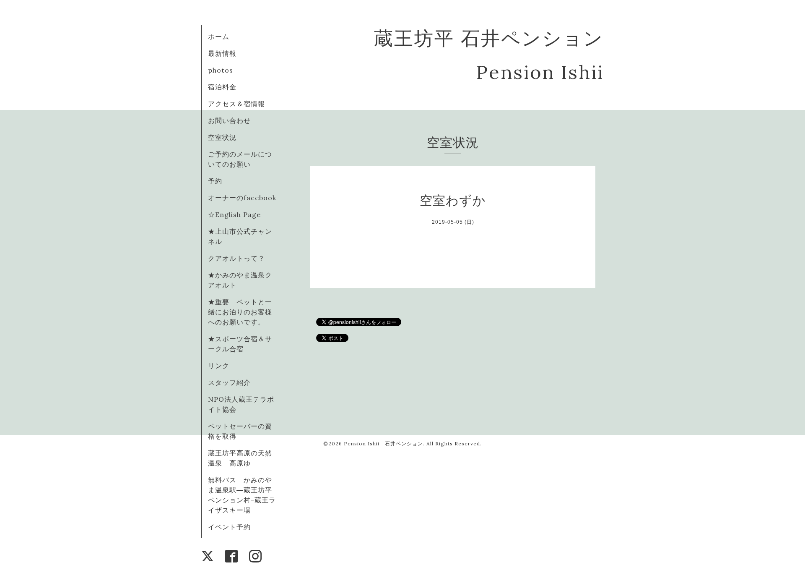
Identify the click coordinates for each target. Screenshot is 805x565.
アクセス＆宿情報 (236, 103)
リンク (218, 365)
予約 (215, 181)
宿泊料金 (222, 87)
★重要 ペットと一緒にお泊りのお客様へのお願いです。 (240, 312)
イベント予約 (229, 527)
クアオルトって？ (240, 258)
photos (220, 70)
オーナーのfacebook (242, 198)
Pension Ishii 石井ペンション (383, 443)
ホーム (218, 36)
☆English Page (234, 214)
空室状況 (222, 137)
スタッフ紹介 (229, 382)
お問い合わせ (229, 120)
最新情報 (222, 53)
